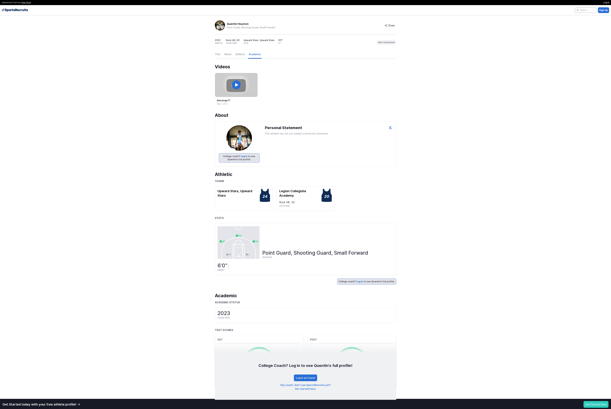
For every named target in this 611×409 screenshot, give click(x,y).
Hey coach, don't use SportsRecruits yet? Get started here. (305, 386)
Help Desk (26, 2)
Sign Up (603, 10)
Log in (244, 156)
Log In (606, 2)
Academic (255, 54)
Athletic (240, 54)
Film (217, 54)
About (228, 54)
